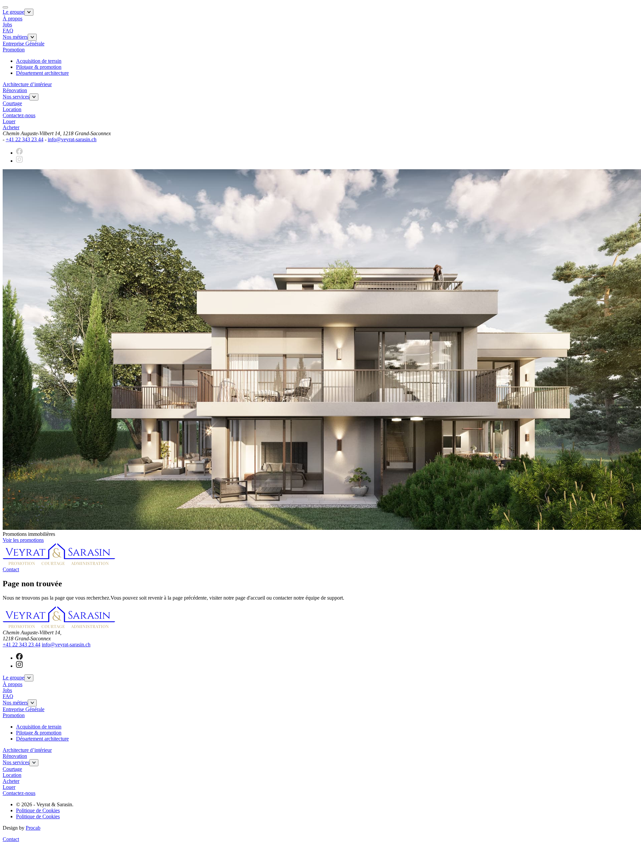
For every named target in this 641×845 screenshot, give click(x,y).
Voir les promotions (23, 540)
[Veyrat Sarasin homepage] (59, 563)
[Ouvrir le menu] (28, 12)
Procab (33, 828)
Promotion (14, 49)
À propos (12, 18)
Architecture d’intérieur (27, 84)
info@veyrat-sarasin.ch (72, 139)
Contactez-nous (19, 115)
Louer (9, 121)
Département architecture (42, 73)
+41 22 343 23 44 (24, 139)
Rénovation (15, 90)
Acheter (11, 127)
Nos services (16, 96)
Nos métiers (15, 37)
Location (12, 109)
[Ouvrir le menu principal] (5, 7)
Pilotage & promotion (38, 67)
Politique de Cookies (38, 810)
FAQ (8, 30)
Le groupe (13, 12)
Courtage (12, 103)
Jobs (7, 24)
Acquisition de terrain (38, 61)
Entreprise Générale (23, 43)
